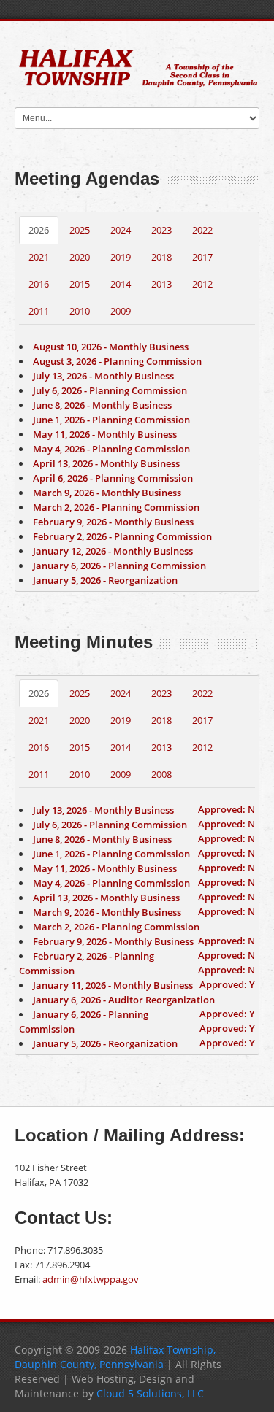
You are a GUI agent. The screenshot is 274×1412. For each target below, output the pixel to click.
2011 (38, 310)
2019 (120, 256)
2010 (79, 310)
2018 (161, 256)
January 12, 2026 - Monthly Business (113, 551)
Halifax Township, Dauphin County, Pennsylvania (115, 1357)
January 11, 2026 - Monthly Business (113, 985)
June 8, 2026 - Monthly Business (102, 405)
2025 (79, 229)
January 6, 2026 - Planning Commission (119, 565)
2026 (38, 229)
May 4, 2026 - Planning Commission (111, 448)
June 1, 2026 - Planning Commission (111, 419)
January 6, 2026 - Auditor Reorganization (124, 999)
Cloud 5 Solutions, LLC (150, 1393)
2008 (161, 774)
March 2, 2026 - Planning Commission (116, 507)
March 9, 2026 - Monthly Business (107, 492)
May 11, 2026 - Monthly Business (105, 434)
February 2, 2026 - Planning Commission (122, 536)
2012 (202, 283)
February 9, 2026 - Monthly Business (113, 521)
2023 (161, 229)
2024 (120, 229)
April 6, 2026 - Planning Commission (113, 478)
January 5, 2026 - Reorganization (105, 580)
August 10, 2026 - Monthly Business (111, 346)
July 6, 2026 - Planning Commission (110, 390)
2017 (202, 256)
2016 (38, 283)
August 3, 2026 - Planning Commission (117, 361)
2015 (79, 283)
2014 (120, 283)
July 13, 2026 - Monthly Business (103, 375)
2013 (161, 283)
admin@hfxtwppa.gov (90, 1279)
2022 (202, 229)
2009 (120, 310)
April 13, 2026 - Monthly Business (106, 463)
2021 (38, 256)
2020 (79, 256)
